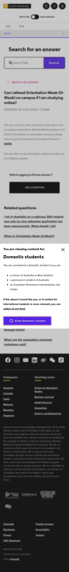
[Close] (63, 249)
